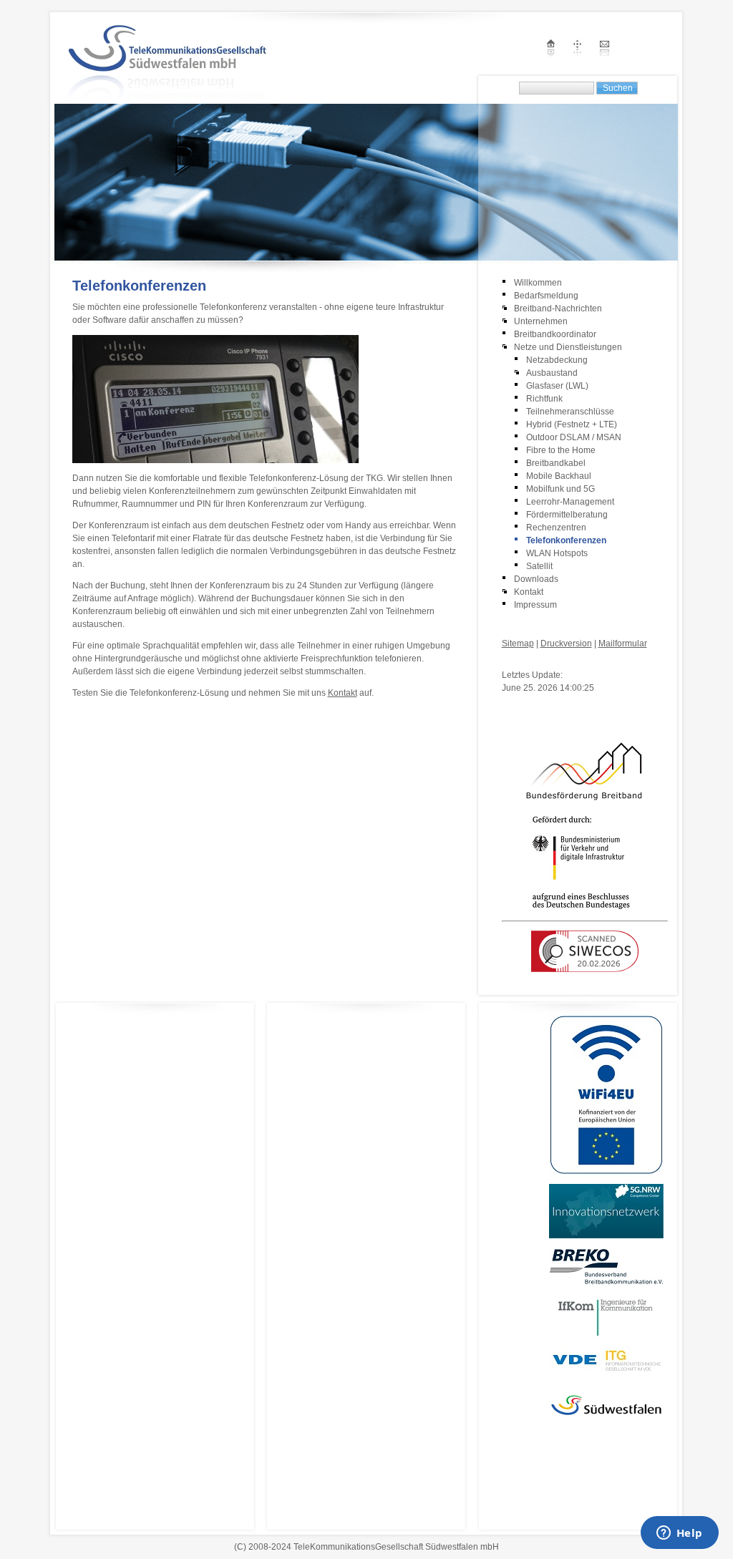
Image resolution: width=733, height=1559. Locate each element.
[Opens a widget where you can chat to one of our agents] (679, 1534)
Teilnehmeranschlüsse (570, 412)
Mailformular (622, 643)
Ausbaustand (552, 373)
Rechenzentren (556, 528)
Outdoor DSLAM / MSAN (573, 437)
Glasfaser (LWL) (557, 386)
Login (513, 661)
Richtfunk (544, 399)
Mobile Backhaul (558, 476)
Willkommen (538, 283)
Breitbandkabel (556, 463)
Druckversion (566, 643)
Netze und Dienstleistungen (568, 347)
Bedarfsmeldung (546, 296)
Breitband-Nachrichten (558, 308)
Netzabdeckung (557, 360)
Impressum (535, 605)
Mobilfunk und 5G (560, 489)
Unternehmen (541, 321)
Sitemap (518, 643)
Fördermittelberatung (567, 515)
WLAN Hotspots (557, 553)
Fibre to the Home (561, 450)
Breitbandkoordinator (555, 334)
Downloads (536, 579)
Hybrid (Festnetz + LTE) (571, 424)
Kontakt (342, 693)
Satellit (539, 566)
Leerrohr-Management (570, 502)
